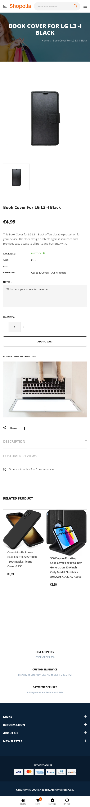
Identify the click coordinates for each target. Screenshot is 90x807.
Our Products (58, 272)
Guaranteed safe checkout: (19, 356)
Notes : (7, 281)
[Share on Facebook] (25, 428)
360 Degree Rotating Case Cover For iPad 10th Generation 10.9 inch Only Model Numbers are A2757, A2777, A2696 (66, 567)
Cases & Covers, (40, 272)
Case (34, 260)
